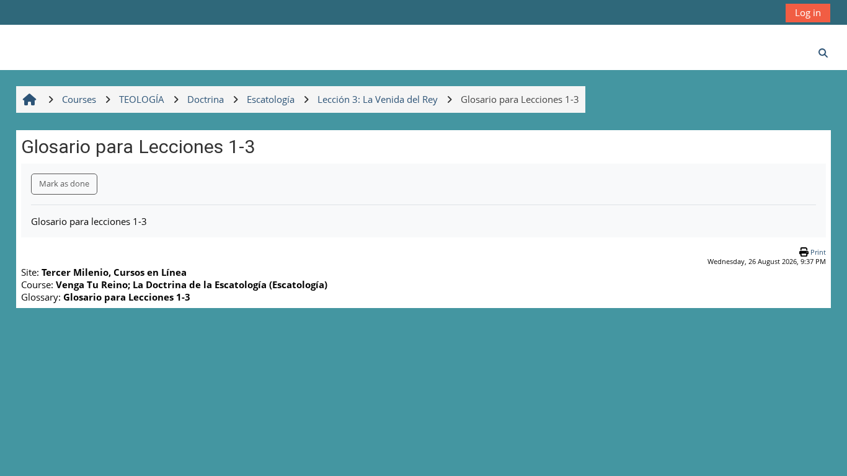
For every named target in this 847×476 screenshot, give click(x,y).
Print (818, 252)
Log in (808, 12)
